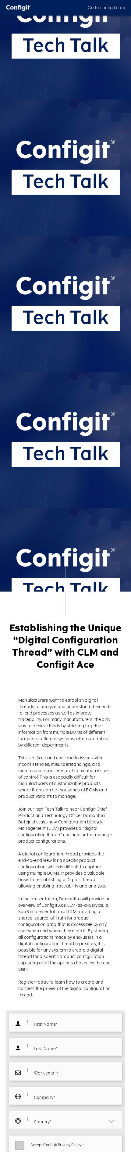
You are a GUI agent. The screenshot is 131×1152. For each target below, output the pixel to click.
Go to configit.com (106, 8)
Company (44, 1098)
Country (43, 1122)
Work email (46, 1073)
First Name (46, 1024)
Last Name (46, 1049)
